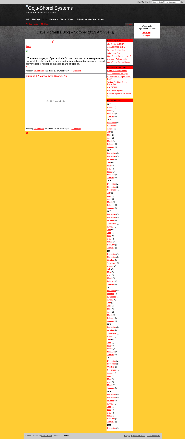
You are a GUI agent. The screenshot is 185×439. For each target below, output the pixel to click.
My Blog (44, 24)
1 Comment (76, 129)
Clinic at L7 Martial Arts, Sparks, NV (46, 76)
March (109, 110)
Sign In (148, 2)
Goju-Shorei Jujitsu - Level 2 (119, 56)
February (111, 113)
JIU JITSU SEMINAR (116, 44)
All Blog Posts (32, 24)
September (111, 126)
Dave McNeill (39, 71)
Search (182, 2)
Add (130, 25)
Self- (28, 46)
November (111, 123)
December (111, 153)
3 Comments (77, 71)
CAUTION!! (112, 87)
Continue (29, 67)
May (109, 135)
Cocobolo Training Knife (117, 59)
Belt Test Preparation (116, 90)
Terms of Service (153, 436)
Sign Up (140, 2)
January (110, 116)
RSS (27, 133)
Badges (127, 436)
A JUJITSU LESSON (116, 47)
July (109, 132)
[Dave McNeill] (30, 37)
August (110, 107)
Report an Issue (139, 436)
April (109, 138)
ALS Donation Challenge (117, 74)
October (110, 159)
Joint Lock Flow (113, 53)
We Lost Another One (116, 50)
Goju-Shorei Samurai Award (118, 62)
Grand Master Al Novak (117, 71)
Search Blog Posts (53, 41)
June (109, 196)
